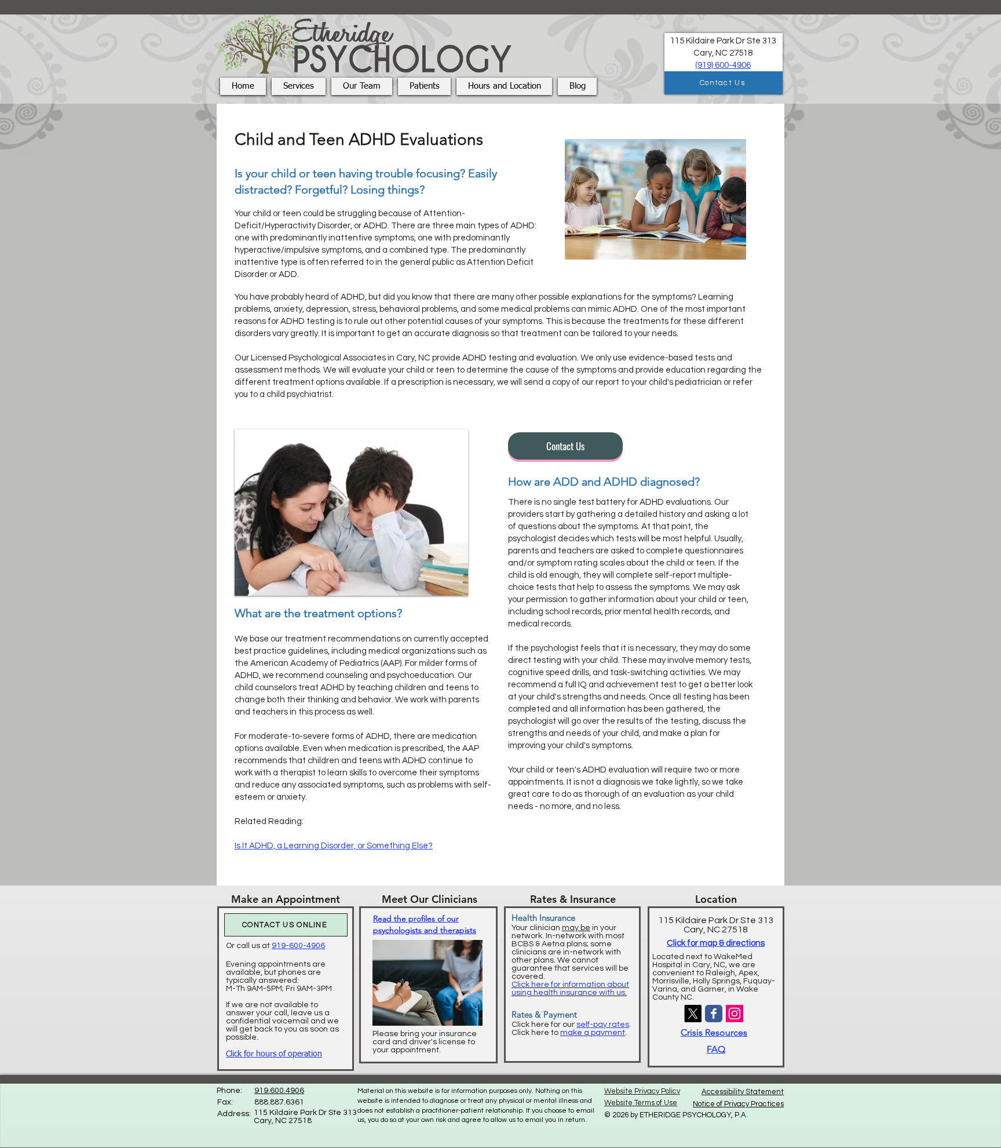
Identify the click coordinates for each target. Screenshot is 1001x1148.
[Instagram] (734, 1013)
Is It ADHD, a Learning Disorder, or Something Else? (334, 845)
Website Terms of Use (640, 1103)
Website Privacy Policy (642, 1091)
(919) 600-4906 (723, 65)
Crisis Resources (714, 1032)
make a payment (592, 1033)
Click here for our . (571, 1025)
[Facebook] (713, 1013)
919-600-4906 (298, 946)
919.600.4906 (279, 1091)
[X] (693, 1013)
